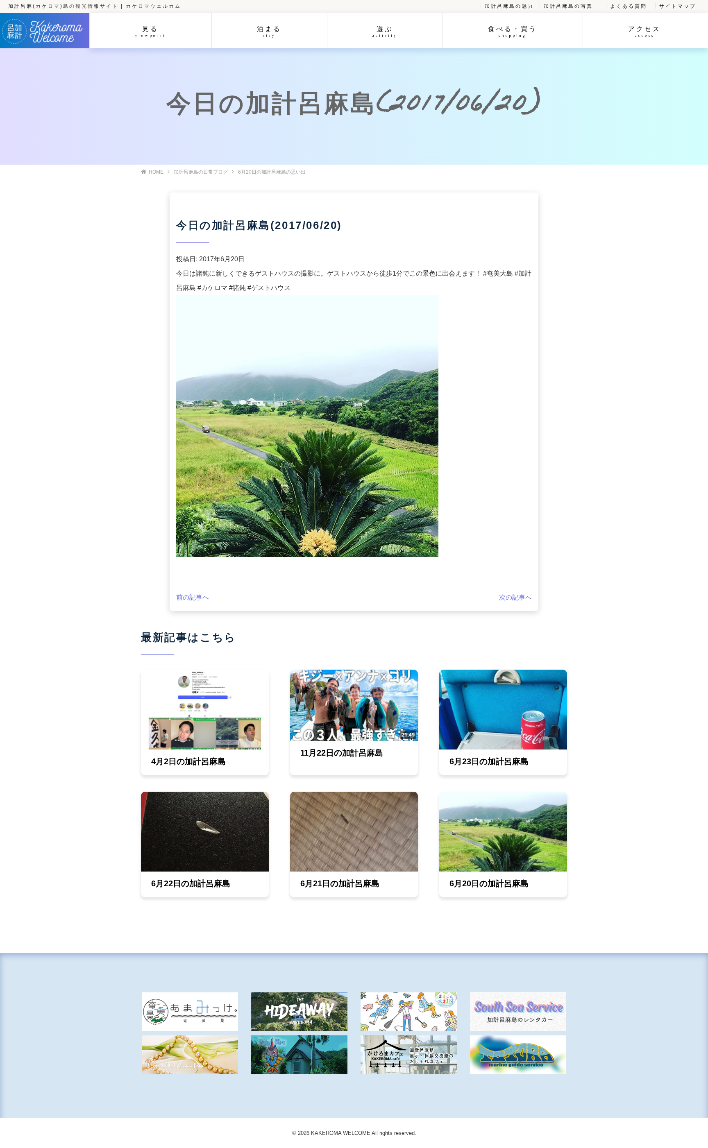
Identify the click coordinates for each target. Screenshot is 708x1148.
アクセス (644, 31)
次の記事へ (515, 597)
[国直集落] (409, 1011)
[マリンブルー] (299, 1054)
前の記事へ (192, 597)
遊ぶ (384, 31)
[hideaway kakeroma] (299, 1011)
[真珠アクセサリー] (190, 1054)
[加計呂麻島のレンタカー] (518, 1011)
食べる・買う (512, 31)
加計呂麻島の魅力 (509, 6)
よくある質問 (628, 6)
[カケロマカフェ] (409, 1054)
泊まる (269, 31)
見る (150, 31)
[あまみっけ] (190, 1011)
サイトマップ (677, 6)
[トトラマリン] (518, 1054)
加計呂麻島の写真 (568, 6)
